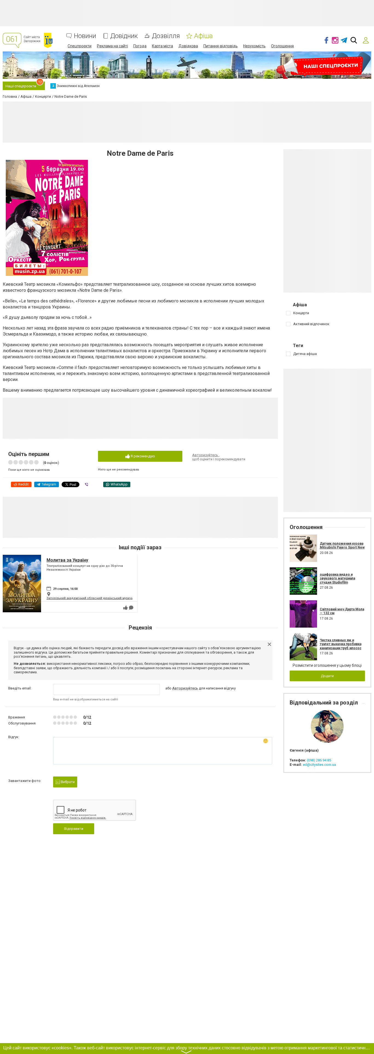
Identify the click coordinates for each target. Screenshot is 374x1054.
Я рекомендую (142, 456)
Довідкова (188, 46)
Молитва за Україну (67, 560)
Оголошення (282, 46)
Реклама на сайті (112, 46)
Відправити (73, 829)
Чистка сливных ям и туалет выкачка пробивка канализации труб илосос (340, 644)
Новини (85, 36)
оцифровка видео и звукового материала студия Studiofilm (337, 578)
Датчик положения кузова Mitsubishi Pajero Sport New (342, 545)
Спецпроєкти (79, 46)
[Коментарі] (131, 607)
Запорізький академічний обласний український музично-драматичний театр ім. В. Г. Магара (118, 598)
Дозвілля (166, 36)
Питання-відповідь (220, 46)
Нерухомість (254, 46)
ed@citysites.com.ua (319, 765)
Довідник (124, 36)
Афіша (203, 36)
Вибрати (67, 782)
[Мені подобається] (125, 607)
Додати (327, 676)
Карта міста (162, 46)
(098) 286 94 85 (319, 760)
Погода (139, 46)
